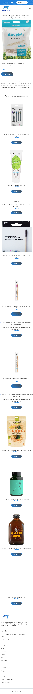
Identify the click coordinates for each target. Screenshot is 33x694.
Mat (2, 657)
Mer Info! (7, 74)
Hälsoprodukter (5, 651)
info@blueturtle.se (6, 640)
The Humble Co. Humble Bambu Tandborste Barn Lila (16, 307)
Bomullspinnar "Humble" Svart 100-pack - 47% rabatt (16, 256)
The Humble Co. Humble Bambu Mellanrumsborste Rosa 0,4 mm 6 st (16, 400)
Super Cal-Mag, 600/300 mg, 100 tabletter (16, 499)
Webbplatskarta (5, 682)
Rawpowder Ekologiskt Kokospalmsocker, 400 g (16, 450)
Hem (2, 18)
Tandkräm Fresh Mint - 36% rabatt (16, 185)
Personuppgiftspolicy (7, 679)
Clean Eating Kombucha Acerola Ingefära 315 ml (16, 548)
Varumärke (11, 63)
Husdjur (3, 654)
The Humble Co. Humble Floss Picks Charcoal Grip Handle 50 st (16, 205)
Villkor (3, 676)
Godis (2, 649)
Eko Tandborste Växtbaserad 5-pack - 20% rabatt (16, 135)
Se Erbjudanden (22, 2)
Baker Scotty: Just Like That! (16, 597)
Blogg (3, 671)
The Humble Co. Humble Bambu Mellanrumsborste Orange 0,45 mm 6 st (16, 328)
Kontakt (3, 674)
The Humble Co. (19, 63)
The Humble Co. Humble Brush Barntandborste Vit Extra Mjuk (16, 379)
